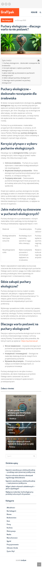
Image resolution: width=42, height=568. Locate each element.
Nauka (9, 534)
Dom (8, 521)
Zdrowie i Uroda (12, 548)
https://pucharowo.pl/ (29, 341)
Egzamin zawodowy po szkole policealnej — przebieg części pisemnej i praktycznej (20, 471)
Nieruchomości (12, 538)
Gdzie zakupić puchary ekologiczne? (16, 78)
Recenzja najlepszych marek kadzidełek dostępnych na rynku (21, 442)
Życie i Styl (10, 551)
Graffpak (7, 12)
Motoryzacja (11, 531)
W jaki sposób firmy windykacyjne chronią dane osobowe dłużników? (19, 412)
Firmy (9, 524)
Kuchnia (9, 528)
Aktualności (11, 508)
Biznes (9, 514)
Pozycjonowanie (13, 544)
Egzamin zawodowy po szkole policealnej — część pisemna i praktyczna (20, 482)
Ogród (9, 541)
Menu (33, 12)
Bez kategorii (7, 20)
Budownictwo (11, 518)
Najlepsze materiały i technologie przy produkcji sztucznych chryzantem (19, 493)
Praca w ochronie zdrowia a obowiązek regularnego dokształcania (19, 476)
